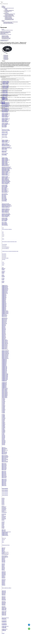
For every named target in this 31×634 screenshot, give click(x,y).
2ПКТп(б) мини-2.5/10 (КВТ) (6, 130)
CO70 (3, 233)
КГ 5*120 (3, 521)
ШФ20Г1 (3, 633)
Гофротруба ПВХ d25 (5, 490)
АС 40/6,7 (3, 421)
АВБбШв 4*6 (4, 300)
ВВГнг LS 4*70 (4, 473)
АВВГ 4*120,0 (4, 325)
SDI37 (3, 267)
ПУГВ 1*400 (3, 574)
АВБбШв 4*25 (4, 298)
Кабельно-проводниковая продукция (5, 32)
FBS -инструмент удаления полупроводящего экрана (9, 241)
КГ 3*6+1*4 (3, 517)
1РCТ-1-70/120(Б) (4, 126)
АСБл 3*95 (3, 444)
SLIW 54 (3, 272)
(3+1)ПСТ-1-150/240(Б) (5, 87)
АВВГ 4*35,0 (4, 330)
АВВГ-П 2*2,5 (4, 334)
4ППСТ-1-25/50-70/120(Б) (5, 182)
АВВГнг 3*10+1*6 (4, 339)
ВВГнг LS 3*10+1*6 (5, 455)
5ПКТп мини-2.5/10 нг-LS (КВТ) (6, 204)
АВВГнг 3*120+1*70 (5, 340)
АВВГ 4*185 (3, 327)
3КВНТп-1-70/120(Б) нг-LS (5, 144)
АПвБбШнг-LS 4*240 (5, 375)
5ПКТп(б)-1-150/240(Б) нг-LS (6, 206)
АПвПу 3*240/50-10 (4, 395)
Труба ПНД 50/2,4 (6, 58)
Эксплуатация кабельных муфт (8, 22)
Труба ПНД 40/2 (4, 623)
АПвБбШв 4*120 (4, 359)
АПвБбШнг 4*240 (4, 368)
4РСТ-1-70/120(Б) (4, 198)
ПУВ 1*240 (3, 562)
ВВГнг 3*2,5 (3, 449)
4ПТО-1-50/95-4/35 (4, 193)
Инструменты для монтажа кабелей (8, 23)
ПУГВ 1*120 (3, 571)
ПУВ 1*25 (3, 568)
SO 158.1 (3, 278)
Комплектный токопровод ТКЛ (6, 531)
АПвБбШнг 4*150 (4, 367)
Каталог (3, 29)
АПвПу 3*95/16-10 (4, 397)
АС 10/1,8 (3, 398)
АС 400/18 (3, 422)
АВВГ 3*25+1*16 (4, 319)
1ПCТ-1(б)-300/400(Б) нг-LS (6, 104)
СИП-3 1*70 (3, 596)
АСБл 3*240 (3, 442)
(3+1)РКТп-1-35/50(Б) (5, 92)
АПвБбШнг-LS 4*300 (5, 376)
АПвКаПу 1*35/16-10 (5, 388)
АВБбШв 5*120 (4, 303)
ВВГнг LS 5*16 (4, 477)
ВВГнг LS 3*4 (4, 460)
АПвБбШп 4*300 (4, 384)
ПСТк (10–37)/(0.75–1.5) (5, 553)
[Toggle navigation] (0, 1)
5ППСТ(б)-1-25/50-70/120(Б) (6, 213)
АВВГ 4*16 (3, 326)
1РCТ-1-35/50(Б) (4, 125)
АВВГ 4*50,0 (4, 331)
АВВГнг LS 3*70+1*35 (5, 357)
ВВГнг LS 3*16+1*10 (5, 457)
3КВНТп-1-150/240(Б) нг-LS (6, 140)
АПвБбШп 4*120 (4, 380)
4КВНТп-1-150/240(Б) (5, 158)
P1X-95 (3, 262)
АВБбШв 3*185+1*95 (5, 288)
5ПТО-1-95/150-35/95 (5, 225)
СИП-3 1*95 (3, 597)
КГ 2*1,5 (3, 503)
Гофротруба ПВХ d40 (5, 492)
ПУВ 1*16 (3, 567)
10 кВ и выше (7, 11)
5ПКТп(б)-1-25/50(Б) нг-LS (5, 208)
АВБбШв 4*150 (4, 295)
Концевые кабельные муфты (9, 14)
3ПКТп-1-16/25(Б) (4, 148)
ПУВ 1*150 (3, 560)
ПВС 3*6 (3, 550)
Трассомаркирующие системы (9, 19)
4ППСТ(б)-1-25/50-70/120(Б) (6, 180)
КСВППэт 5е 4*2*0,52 (5, 535)
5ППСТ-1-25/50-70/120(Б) (5, 215)
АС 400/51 (3, 423)
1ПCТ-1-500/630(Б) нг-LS (5, 109)
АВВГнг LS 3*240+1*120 (5, 353)
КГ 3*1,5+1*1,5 (4, 506)
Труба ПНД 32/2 (6, 57)
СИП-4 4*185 (4, 602)
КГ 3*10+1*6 (4, 507)
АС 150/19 (3, 402)
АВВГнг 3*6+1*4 (4, 348)
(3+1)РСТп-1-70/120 (4, 99)
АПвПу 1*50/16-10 (4, 390)
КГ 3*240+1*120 (4, 512)
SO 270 (3, 279)
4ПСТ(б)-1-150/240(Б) (5, 183)
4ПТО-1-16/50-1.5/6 (4, 192)
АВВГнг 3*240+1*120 (5, 343)
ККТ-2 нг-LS (4, 530)
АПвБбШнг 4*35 (4, 370)
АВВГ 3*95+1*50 (4, 323)
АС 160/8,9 (3, 406)
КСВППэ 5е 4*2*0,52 (5, 534)
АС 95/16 (3, 434)
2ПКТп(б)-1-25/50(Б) (5, 132)
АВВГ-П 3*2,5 (4, 337)
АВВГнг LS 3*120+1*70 (5, 350)
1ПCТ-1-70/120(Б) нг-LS (5, 110)
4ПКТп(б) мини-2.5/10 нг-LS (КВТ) (7, 168)
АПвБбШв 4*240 (4, 361)
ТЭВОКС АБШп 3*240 (5, 626)
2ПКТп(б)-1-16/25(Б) (5, 131)
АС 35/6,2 (3, 420)
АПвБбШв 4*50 (4, 364)
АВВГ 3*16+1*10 (4, 316)
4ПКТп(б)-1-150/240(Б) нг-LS (6, 172)
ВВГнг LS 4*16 (4, 466)
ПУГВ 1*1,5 (3, 576)
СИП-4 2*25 (3, 598)
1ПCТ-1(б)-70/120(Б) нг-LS (5, 105)
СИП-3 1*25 (3, 593)
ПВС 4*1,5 (3, 551)
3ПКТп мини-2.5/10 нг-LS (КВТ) (6, 145)
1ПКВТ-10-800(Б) (4, 120)
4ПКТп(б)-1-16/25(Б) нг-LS (5, 173)
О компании (3, 6)
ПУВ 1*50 (3, 564)
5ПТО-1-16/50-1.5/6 (4, 223)
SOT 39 (3, 282)
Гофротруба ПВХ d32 (5, 491)
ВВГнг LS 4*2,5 (4, 467)
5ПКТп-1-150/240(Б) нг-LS (5, 210)
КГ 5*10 (3, 520)
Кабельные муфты (6, 13)
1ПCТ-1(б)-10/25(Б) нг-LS (5, 102)
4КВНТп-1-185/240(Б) (5, 160)
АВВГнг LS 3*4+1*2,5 (5, 355)
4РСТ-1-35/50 (4, 196)
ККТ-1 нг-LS (4, 529)
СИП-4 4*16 (3, 601)
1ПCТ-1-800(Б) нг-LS (5, 111)
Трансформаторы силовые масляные (5, 31)
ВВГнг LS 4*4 (4, 471)
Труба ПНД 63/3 (6, 59)
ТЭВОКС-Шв (4, 629)
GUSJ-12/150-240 (4, 244)
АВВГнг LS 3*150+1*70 (5, 351)
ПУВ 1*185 (3, 561)
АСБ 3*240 (3, 437)
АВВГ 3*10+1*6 (4, 314)
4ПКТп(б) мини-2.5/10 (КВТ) (6, 167)
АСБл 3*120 (3, 440)
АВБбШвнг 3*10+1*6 (5, 310)
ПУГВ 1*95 (3, 585)
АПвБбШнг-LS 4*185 (5, 374)
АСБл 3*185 (3, 441)
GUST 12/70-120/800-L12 (5, 248)
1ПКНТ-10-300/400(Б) (5, 123)
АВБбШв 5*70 (4, 309)
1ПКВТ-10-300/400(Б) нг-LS (6, 114)
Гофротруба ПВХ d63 (5, 495)
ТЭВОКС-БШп (4, 627)
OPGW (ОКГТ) (4, 255)
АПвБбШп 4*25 (4, 383)
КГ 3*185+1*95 (4, 510)
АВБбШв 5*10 (4, 302)
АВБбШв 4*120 (4, 294)
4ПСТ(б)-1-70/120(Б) (5, 186)
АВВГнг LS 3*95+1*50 (5, 358)
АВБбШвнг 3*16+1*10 (5, 311)
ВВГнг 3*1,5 (3, 447)
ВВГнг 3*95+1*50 (4, 453)
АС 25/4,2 (3, 414)
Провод (6, 9)
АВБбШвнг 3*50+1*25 (5, 313)
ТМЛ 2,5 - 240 (4, 618)
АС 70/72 (3, 433)
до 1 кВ (6, 12)
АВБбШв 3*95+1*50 (5, 293)
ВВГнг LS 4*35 (4, 469)
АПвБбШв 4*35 (4, 363)
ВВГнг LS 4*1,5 (4, 463)
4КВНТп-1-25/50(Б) (4, 161)
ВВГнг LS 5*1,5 (4, 474)
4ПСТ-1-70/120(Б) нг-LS (5, 191)
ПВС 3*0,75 (3, 547)
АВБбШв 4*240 (4, 297)
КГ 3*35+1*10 (4, 514)
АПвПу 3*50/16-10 (4, 396)
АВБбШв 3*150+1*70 (5, 286)
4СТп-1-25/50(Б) (4, 200)
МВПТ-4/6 (3, 539)
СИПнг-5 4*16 (4, 609)
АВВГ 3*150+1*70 (4, 315)
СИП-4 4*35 (3, 604)
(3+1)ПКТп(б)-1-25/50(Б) (5, 81)
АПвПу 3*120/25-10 (4, 391)
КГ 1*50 (3, 501)
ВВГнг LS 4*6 (4, 472)
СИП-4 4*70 (3, 606)
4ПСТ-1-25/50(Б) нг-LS (5, 190)
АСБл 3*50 (3, 443)
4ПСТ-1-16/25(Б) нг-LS (5, 188)
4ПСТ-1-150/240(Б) (4, 187)
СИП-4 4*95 (3, 607)
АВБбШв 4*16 (4, 296)
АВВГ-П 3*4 (3, 338)
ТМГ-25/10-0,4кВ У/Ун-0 (5, 617)
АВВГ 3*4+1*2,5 (4, 320)
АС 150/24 (3, 403)
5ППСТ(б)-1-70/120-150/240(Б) (6, 214)
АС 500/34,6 (3, 430)
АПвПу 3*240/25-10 (4, 394)
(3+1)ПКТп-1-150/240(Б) (5, 82)
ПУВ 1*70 (3, 565)
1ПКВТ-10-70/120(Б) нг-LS (5, 119)
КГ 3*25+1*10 (4, 513)
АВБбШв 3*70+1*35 (5, 292)
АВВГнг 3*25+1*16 (4, 345)
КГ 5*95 (3, 528)
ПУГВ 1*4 (3, 582)
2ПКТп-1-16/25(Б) (4, 134)
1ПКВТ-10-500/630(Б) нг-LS (6, 118)
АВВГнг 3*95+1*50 (4, 344)
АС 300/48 (3, 415)
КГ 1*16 (3, 499)
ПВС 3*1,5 (3, 548)
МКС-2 (3, 542)
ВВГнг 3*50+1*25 (4, 451)
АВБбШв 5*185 (4, 305)
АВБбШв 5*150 (4, 304)
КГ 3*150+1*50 (4, 508)
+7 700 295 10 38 (2, 101)
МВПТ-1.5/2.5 (4, 538)
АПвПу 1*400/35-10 (4, 389)
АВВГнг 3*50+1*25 (4, 347)
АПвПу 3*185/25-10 (4, 393)
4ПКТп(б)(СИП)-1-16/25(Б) (5, 169)
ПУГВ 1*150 (3, 572)
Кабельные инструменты (8, 17)
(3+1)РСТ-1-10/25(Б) (5, 96)
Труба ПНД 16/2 (4, 619)
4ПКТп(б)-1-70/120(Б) (5, 176)
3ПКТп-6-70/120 (4, 152)
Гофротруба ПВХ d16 (5, 488)
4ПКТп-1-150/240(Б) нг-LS (5, 178)
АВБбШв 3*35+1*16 (5, 290)
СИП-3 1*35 (3, 594)
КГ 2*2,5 (3, 504)
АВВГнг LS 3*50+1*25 (5, 356)
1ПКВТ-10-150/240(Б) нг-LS (6, 113)
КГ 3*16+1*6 (4, 509)
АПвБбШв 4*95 (4, 365)
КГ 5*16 (3, 522)
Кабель (6, 8)
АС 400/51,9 (3, 424)
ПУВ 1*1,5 (3, 558)
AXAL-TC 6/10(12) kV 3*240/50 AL (7, 229)
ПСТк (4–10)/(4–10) (4, 555)
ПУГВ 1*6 (3, 583)
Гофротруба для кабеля (8, 16)
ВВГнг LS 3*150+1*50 (5, 456)
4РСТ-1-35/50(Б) (4, 197)
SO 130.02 (3, 276)
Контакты (3, 20)
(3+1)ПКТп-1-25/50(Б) (5, 83)
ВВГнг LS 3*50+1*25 (5, 461)
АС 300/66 (3, 416)
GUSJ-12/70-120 (4, 245)
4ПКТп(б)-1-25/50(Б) (5, 174)
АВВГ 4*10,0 (4, 324)
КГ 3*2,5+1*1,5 (4, 511)
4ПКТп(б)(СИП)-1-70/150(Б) (6, 170)
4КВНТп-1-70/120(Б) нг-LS (5, 164)
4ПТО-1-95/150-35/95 (5, 194)
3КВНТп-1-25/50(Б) (4, 141)
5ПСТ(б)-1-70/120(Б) (5, 219)
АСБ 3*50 (3, 438)
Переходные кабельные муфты (9, 15)
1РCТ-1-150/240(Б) (4, 124)
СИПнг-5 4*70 (4, 614)
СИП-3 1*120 (4, 590)
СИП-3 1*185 (4, 592)
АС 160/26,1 (3, 405)
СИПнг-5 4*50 (4, 613)
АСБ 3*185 (3, 436)
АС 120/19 (3, 399)
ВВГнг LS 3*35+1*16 (5, 459)
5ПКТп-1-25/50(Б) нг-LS (5, 211)
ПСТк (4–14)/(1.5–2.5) (5, 556)
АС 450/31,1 (3, 426)
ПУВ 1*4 (3, 569)
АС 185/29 (3, 407)
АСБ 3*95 (3, 439)
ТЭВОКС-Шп (4, 630)
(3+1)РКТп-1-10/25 (4, 90)
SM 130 (3, 273)
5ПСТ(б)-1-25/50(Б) (4, 218)
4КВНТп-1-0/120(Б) (4, 157)
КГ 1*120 (3, 498)
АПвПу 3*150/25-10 (4, 392)
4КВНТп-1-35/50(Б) (4, 162)
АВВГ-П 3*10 (4, 336)
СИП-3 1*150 (4, 591)
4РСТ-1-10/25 (4, 195)
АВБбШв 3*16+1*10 (5, 287)
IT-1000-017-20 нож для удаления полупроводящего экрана (10, 251)
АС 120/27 (3, 400)
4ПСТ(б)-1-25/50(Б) (4, 185)
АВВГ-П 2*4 (3, 335)
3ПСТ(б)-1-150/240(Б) (5, 153)
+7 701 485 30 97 (2, 103)
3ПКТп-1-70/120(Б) (4, 150)
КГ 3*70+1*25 (4, 518)
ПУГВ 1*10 (3, 577)
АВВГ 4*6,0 (3, 332)
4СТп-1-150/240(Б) (4, 199)
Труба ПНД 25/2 (6, 56)
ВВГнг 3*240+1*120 (5, 450)
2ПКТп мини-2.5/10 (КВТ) (5, 129)
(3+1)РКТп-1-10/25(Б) (5, 91)
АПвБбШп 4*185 (4, 382)
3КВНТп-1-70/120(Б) (5, 143)
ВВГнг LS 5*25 (4, 481)
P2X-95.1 (3, 263)
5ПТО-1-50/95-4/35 (4, 224)
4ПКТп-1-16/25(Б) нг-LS (5, 179)
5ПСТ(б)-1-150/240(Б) (5, 216)
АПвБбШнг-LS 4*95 (5, 379)
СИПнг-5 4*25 (4, 612)
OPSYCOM (3, 259)
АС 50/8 (3, 428)
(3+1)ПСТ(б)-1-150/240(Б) (5, 85)
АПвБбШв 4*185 (4, 360)
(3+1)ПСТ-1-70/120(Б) (5, 89)
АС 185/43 (3, 408)
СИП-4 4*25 (3, 603)
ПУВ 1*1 (3, 566)
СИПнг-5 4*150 (4, 608)
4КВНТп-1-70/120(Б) (5, 163)
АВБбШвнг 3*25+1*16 (5, 312)
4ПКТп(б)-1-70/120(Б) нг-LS (6, 177)
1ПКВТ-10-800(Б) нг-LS (5, 121)
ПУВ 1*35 (3, 563)
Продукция (3, 7)
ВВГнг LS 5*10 (4, 475)
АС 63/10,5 (3, 432)
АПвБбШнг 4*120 (4, 366)
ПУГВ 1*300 (3, 573)
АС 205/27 (3, 410)
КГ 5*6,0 (3, 526)
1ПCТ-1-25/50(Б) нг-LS (5, 108)
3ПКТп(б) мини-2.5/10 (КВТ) (6, 147)
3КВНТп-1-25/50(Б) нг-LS (5, 142)
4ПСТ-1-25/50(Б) (4, 189)
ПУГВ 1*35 (3, 581)
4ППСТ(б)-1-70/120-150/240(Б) (6, 181)
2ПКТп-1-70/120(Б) (4, 137)
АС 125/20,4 (3, 401)
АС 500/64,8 (3, 431)
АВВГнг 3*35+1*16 (4, 346)
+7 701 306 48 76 (2, 102)
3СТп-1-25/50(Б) (4, 154)
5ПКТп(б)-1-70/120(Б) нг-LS (6, 209)
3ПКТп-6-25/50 (4, 151)
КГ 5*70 (3, 527)
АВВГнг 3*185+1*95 (5, 342)
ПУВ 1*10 (3, 559)
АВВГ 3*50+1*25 (4, 321)
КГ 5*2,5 (3, 523)
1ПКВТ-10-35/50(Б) (4, 115)
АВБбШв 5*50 (4, 308)
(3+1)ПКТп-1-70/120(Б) (5, 84)
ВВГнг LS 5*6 (4, 484)
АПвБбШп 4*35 (4, 385)
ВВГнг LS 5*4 (4, 482)
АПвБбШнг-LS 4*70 (5, 378)
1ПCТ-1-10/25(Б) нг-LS (5, 106)
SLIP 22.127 (3, 271)
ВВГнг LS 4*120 (4, 464)
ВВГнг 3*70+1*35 (4, 452)
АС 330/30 (3, 419)
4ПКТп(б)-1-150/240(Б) (5, 171)
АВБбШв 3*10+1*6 (4, 285)
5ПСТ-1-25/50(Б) (4, 222)
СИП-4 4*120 (4, 599)
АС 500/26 (3, 429)
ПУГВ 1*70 (3, 584)
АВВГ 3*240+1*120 (4, 318)
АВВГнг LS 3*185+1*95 (5, 352)
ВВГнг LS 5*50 (4, 483)
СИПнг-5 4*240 (4, 611)
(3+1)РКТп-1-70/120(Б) (5, 94)
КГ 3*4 (3, 515)
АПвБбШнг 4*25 (4, 369)
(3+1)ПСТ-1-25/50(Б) (5, 88)
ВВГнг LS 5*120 (4, 476)
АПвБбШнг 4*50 (4, 371)
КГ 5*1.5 (3, 519)
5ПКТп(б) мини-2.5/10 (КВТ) (6, 205)
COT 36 (3, 234)
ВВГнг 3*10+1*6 (4, 448)
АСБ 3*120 (3, 435)
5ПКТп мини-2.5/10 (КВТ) (5, 203)
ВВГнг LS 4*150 (4, 465)
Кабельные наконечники (8, 18)
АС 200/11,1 (3, 409)
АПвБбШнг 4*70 (4, 372)
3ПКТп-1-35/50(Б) (4, 149)
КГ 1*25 (3, 500)
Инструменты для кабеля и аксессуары (5, 34)
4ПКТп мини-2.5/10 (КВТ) (5, 165)
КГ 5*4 (3, 525)
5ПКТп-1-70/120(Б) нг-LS (5, 212)
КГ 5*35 (3, 524)
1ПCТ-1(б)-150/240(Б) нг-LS (6, 103)
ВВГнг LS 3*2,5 (4, 458)
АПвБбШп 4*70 (4, 386)
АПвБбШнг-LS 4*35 (5, 377)
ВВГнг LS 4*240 (4, 468)
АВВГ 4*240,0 (4, 328)
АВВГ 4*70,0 (4, 333)
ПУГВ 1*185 (3, 579)
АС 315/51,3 (3, 418)
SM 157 (3, 274)
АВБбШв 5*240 (4, 306)
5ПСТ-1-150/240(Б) (4, 220)
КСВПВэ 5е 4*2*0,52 (5, 533)
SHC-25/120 (3, 268)
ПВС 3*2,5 (3, 549)
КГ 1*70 (3, 502)
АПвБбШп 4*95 (4, 387)
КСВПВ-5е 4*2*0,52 (5, 532)
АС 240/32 (3, 411)
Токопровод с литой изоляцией (9, 10)
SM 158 (3, 275)
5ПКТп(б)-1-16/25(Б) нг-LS (5, 207)
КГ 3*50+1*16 (4, 516)
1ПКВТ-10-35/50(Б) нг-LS (5, 116)
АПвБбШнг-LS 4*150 (5, 373)
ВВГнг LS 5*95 (4, 485)
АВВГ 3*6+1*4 (4, 322)
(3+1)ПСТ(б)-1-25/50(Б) (5, 86)
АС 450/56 (3, 427)
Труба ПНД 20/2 (6, 55)
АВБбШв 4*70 (4, 301)
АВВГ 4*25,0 (4, 329)
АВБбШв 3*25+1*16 (5, 289)
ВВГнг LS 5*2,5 (4, 479)
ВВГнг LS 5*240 (4, 480)
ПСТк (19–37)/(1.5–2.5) (5, 554)
